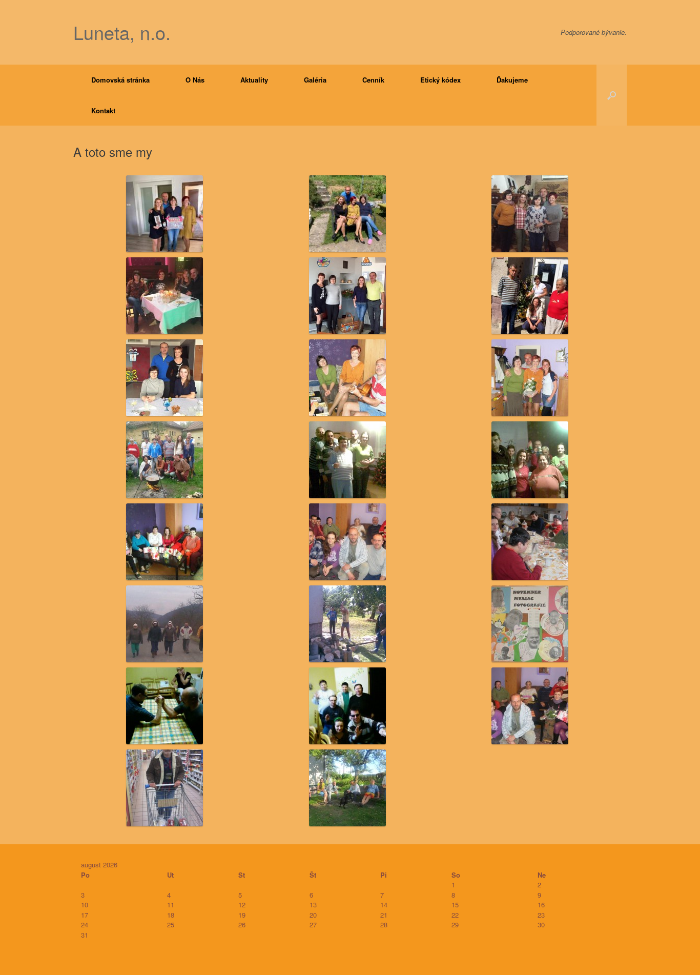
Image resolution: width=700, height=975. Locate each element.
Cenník (373, 80)
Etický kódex (440, 80)
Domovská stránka (120, 80)
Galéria (315, 80)
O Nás (195, 80)
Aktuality (254, 80)
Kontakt (103, 110)
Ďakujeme (512, 80)
